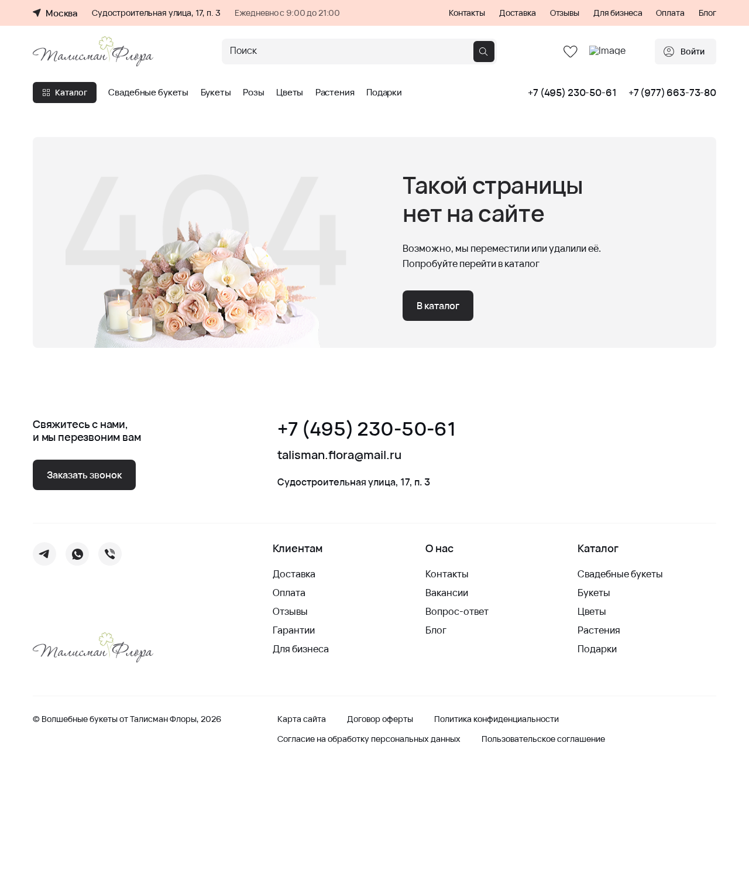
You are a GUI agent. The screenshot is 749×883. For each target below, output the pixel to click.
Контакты (467, 13)
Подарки (384, 92)
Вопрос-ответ (457, 611)
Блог (707, 13)
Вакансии (446, 592)
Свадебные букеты (148, 92)
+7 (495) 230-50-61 (572, 92)
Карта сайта (301, 719)
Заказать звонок (84, 474)
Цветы (289, 92)
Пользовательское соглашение (543, 739)
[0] (571, 52)
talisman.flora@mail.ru (339, 455)
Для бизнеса (617, 13)
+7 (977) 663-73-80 (672, 92)
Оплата (670, 13)
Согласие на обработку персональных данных (369, 739)
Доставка (517, 13)
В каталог (438, 305)
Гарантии (294, 630)
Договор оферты (380, 719)
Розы (253, 92)
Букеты (216, 92)
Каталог (71, 92)
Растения (335, 92)
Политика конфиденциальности (496, 719)
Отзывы (564, 13)
